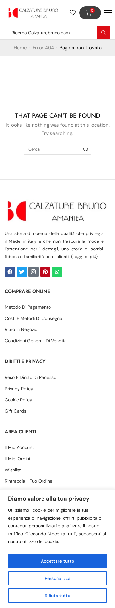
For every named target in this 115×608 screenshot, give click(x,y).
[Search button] (103, 32)
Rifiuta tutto (57, 595)
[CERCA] (85, 149)
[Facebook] (10, 272)
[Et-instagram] (33, 272)
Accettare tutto (57, 561)
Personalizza (58, 578)
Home (20, 47)
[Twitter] (22, 272)
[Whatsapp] (57, 272)
